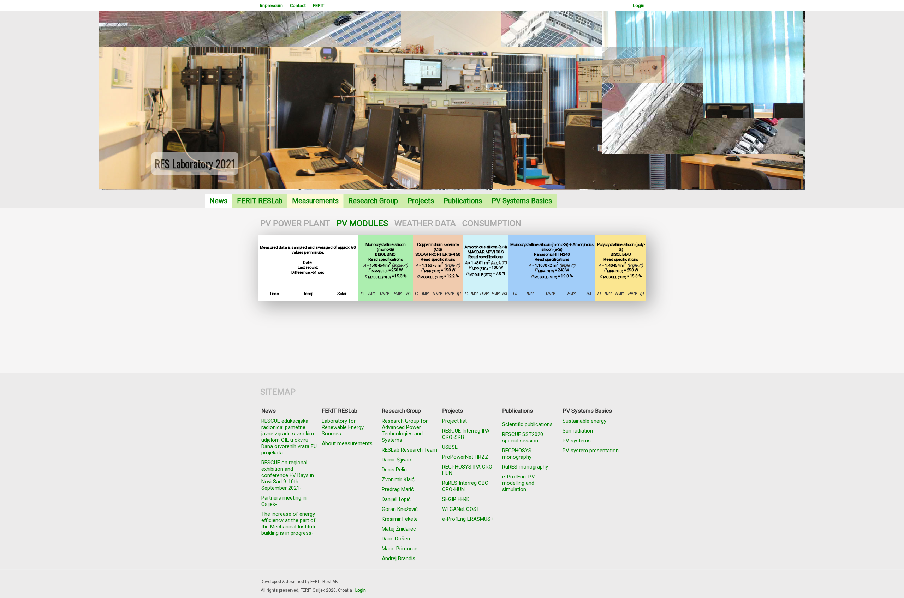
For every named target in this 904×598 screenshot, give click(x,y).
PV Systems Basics (522, 201)
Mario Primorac (399, 548)
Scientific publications (527, 424)
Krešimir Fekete (400, 519)
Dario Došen (396, 539)
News (218, 201)
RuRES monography (525, 467)
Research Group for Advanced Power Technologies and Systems (405, 430)
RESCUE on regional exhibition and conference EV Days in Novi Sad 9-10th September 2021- (287, 475)
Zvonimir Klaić (398, 479)
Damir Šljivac (396, 460)
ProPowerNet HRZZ (465, 457)
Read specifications (385, 259)
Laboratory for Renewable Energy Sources (343, 427)
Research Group (373, 201)
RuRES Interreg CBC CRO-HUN (465, 486)
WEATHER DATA (425, 223)
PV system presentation (591, 450)
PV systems (577, 440)
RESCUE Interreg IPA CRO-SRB (465, 434)
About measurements (347, 443)
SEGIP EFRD (456, 499)
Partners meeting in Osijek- (284, 501)
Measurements (315, 201)
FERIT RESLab (259, 201)
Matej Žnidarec (399, 529)
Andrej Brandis (398, 558)
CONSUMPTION (491, 223)
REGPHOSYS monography (516, 453)
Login (638, 5)
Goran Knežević (400, 509)
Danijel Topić (396, 499)
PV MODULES (362, 223)
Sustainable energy (584, 421)
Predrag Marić (398, 489)
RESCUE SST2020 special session (522, 437)
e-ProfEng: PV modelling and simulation (518, 483)
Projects (421, 201)
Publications (463, 201)
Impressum (271, 5)
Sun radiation (578, 431)
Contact (298, 5)
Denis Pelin (394, 469)
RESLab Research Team (409, 450)
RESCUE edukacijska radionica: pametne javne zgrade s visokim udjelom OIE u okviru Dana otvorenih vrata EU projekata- (289, 437)
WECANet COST (461, 509)
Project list (454, 421)
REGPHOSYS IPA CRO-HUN (468, 470)
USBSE (450, 447)
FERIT (318, 5)
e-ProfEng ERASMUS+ (468, 519)
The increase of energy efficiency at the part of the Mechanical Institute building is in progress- (289, 523)
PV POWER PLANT (295, 223)
